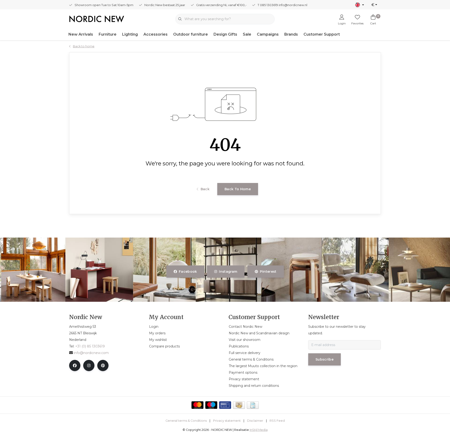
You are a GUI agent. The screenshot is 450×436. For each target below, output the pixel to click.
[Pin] (225, 405)
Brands (291, 34)
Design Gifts (225, 34)
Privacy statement (227, 420)
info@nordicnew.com (91, 353)
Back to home (238, 189)
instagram (228, 271)
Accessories (155, 34)
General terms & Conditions (186, 420)
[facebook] (74, 365)
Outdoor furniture (190, 34)
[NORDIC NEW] (96, 18)
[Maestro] (211, 405)
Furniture (107, 34)
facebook (188, 271)
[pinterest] (103, 365)
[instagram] (88, 365)
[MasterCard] (197, 405)
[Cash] (239, 405)
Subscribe (324, 359)
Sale (247, 34)
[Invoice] (253, 405)
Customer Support (322, 34)
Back (205, 189)
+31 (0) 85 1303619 (90, 346)
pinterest (268, 271)
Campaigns (268, 34)
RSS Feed (277, 420)
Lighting (130, 34)
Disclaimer (255, 420)
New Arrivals (80, 34)
